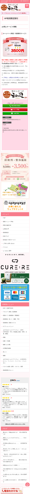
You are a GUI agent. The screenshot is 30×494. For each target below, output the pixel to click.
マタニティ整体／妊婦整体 (10, 311)
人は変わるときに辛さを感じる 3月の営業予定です (15, 475)
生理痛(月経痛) (7, 348)
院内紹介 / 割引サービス (9, 239)
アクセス (5, 247)
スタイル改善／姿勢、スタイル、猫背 (13, 366)
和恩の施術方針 (7, 225)
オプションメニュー (8, 326)
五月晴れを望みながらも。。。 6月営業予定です (15, 444)
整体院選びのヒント (8, 370)
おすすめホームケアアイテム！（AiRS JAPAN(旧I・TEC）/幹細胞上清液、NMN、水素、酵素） (15, 331)
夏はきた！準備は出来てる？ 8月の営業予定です (15, 433)
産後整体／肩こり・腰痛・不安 (11, 319)
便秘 (4, 337)
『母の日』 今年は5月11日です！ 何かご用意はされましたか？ (14, 455)
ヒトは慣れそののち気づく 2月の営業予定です (15, 480)
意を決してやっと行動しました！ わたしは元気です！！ (14, 449)
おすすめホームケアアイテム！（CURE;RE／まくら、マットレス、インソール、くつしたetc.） (15, 361)
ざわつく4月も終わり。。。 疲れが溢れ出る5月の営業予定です (15, 460)
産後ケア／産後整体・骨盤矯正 (11, 315)
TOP (4, 218)
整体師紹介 (6, 232)
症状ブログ (6, 236)
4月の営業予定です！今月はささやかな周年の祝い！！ (15, 469)
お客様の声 (6, 229)
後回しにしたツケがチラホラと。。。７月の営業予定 (14, 438)
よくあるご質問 (7, 250)
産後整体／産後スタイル (9, 322)
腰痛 (4, 355)
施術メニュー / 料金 (8, 221)
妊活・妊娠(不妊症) (8, 308)
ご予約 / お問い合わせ (8, 243)
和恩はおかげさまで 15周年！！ (11, 465)
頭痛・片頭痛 (6, 341)
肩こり (5, 351)
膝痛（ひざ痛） (7, 344)
